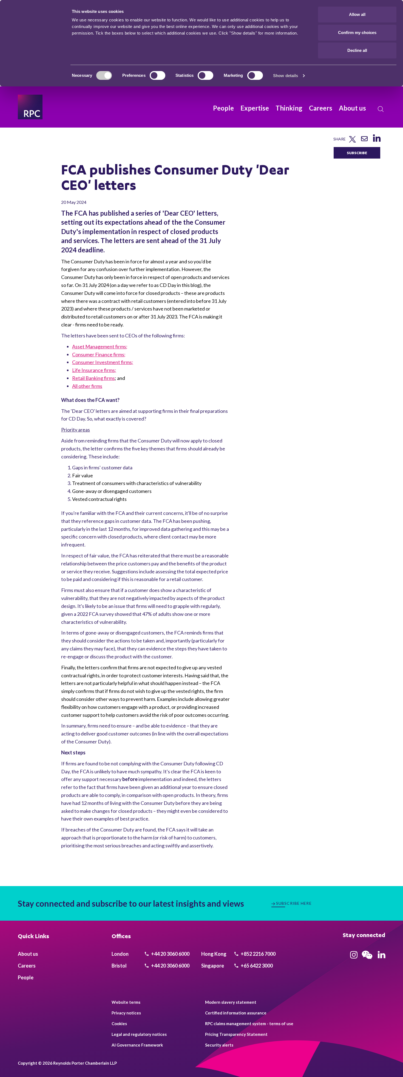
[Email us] (364, 140)
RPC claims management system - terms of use (249, 1023)
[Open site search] (381, 109)
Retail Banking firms (93, 378)
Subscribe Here (294, 903)
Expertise (254, 108)
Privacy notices (126, 1012)
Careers (320, 108)
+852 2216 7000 (258, 954)
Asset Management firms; (99, 346)
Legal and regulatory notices (139, 1034)
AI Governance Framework (137, 1044)
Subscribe (357, 152)
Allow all (357, 14)
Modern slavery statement (230, 1002)
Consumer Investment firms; (102, 362)
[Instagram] (353, 957)
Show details (285, 75)
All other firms (87, 386)
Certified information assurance (235, 1012)
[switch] (157, 75)
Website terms (126, 1002)
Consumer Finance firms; (99, 354)
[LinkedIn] (376, 141)
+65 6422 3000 (256, 966)
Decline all (357, 50)
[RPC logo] (30, 107)
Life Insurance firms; (94, 370)
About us (352, 108)
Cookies (119, 1023)
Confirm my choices (357, 32)
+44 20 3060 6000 (169, 954)
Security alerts (219, 1044)
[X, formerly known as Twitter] (352, 141)
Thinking (289, 108)
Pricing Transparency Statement (236, 1034)
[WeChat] (367, 960)
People (223, 108)
